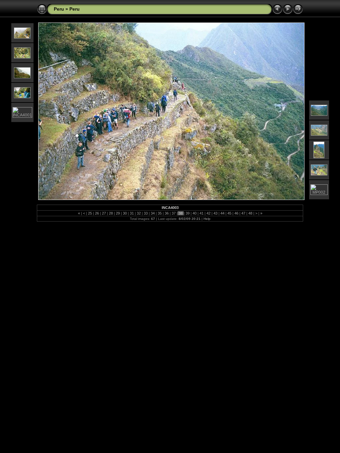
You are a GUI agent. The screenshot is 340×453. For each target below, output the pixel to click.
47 (243, 213)
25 (90, 213)
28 (111, 213)
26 (97, 213)
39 (188, 213)
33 (146, 213)
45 (229, 213)
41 (202, 213)
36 (167, 213)
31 (132, 213)
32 (139, 213)
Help (207, 219)
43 (215, 213)
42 (209, 213)
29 (118, 213)
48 (250, 213)
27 (104, 213)
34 (153, 213)
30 (125, 213)
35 (160, 213)
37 (174, 213)
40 (195, 213)
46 (236, 213)
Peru (59, 9)
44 (222, 213)
